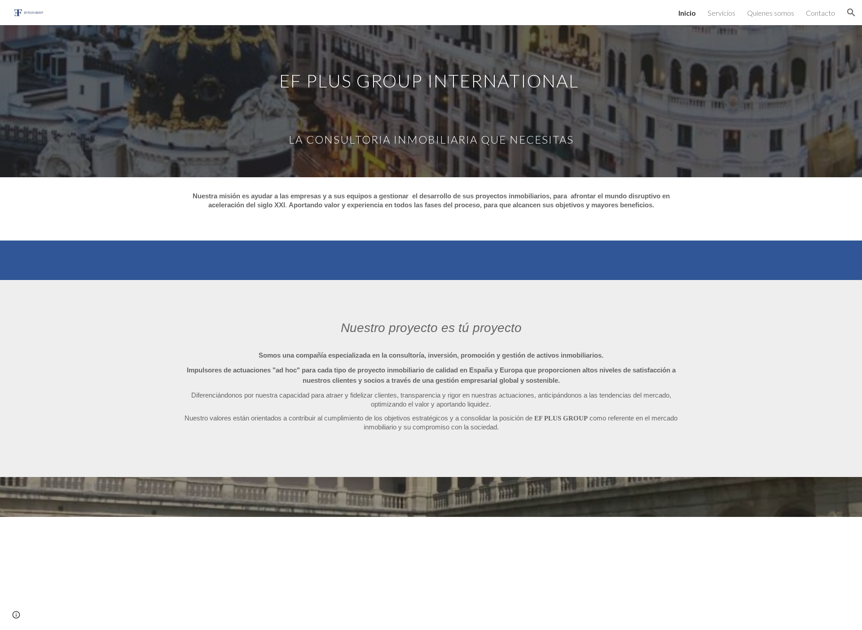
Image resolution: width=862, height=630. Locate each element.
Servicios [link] (721, 13)
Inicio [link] (687, 13)
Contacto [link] (820, 13)
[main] (431, 101)
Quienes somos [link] (770, 13)
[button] (851, 12)
